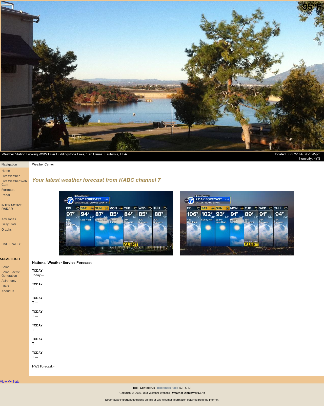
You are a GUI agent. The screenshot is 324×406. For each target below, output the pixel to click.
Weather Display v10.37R (188, 392)
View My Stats (9, 381)
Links (5, 286)
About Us (8, 291)
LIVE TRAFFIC (12, 244)
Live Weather (11, 176)
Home (6, 171)
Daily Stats (9, 224)
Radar (6, 195)
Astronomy (9, 281)
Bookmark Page (167, 387)
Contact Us (147, 387)
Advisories (9, 219)
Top (135, 387)
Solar (5, 267)
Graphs (7, 229)
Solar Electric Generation (11, 274)
